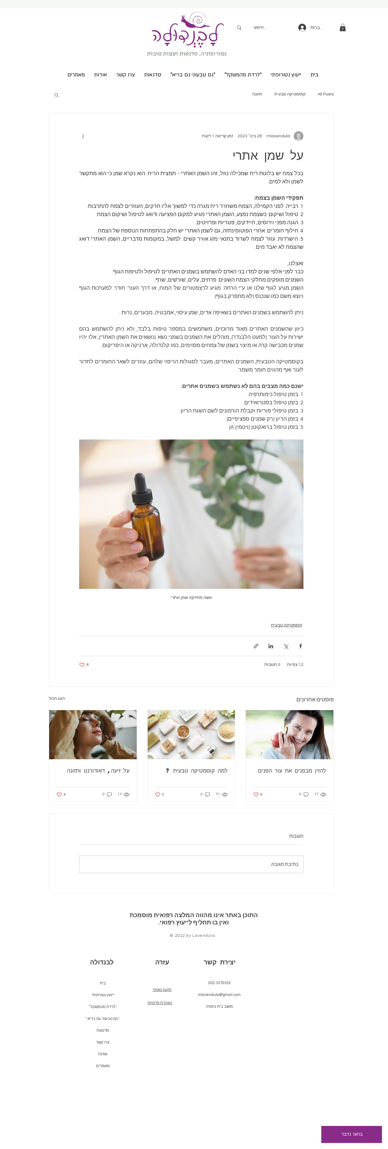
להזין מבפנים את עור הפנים (292, 770)
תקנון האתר (162, 990)
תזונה (257, 94)
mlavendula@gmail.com (219, 995)
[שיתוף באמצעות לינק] (256, 646)
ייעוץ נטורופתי (103, 995)
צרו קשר (102, 1042)
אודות (102, 1054)
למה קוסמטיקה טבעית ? (197, 770)
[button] (343, 27)
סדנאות (103, 1030)
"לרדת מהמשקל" (103, 1006)
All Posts (326, 94)
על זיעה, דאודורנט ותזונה (98, 770)
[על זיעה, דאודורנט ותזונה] (93, 734)
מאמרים (103, 1066)
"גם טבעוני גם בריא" (103, 1018)
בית (103, 983)
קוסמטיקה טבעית (290, 94)
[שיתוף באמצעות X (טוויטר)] (286, 646)
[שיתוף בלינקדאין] (271, 646)
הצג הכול (57, 698)
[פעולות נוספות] (82, 136)
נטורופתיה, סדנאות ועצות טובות (186, 54)
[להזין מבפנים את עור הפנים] (289, 734)
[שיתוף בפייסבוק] (300, 646)
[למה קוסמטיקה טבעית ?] (191, 734)
